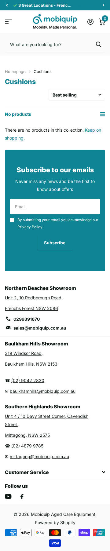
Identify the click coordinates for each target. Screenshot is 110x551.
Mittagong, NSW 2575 (27, 435)
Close (55, 472)
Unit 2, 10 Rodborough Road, (34, 297)
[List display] (102, 114)
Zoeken (98, 44)
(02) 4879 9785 (27, 445)
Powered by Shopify (55, 522)
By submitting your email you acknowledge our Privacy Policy (57, 223)
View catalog (8, 21)
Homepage (15, 71)
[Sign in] (90, 21)
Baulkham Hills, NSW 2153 (31, 364)
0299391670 (26, 319)
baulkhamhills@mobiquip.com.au (42, 391)
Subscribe (55, 242)
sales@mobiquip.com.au (39, 327)
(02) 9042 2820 (27, 380)
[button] (6, 5)
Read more (83, 5)
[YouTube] (8, 496)
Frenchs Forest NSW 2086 (31, 308)
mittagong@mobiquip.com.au (39, 456)
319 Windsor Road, (24, 353)
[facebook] (22, 496)
